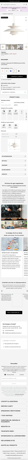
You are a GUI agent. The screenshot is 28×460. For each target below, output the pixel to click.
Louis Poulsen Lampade (19, 102)
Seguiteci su (5, 426)
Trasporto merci (7, 431)
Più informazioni (7, 156)
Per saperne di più (8, 440)
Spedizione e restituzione (10, 411)
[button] (3, 47)
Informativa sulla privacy (19, 394)
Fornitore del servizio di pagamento (10, 421)
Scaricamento (6, 169)
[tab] (14, 401)
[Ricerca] (24, 4)
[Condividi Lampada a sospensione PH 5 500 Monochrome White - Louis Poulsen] (26, 20)
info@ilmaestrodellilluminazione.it (13, 333)
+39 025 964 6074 (9, 330)
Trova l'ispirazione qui (13, 312)
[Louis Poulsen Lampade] (8, 59)
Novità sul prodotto (9, 445)
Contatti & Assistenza (9, 401)
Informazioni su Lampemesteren (13, 436)
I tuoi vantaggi (6, 415)
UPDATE (13, 10)
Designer (4, 165)
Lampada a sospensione (7, 13)
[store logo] (10, 4)
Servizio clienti (7, 406)
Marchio (4, 174)
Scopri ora (14, 8)
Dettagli (4, 161)
